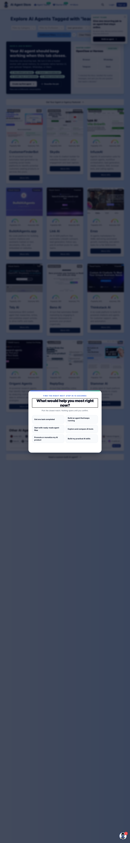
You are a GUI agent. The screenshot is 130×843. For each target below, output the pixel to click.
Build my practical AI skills (79, 439)
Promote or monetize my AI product (46, 438)
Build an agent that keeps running (79, 419)
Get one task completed (44, 419)
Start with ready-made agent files (46, 429)
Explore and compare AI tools (80, 429)
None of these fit (65, 447)
